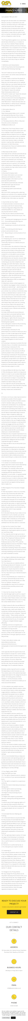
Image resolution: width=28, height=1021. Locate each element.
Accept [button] (13, 1017)
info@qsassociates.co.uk (14, 988)
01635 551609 (14, 1006)
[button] (14, 912)
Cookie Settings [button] (6, 1017)
